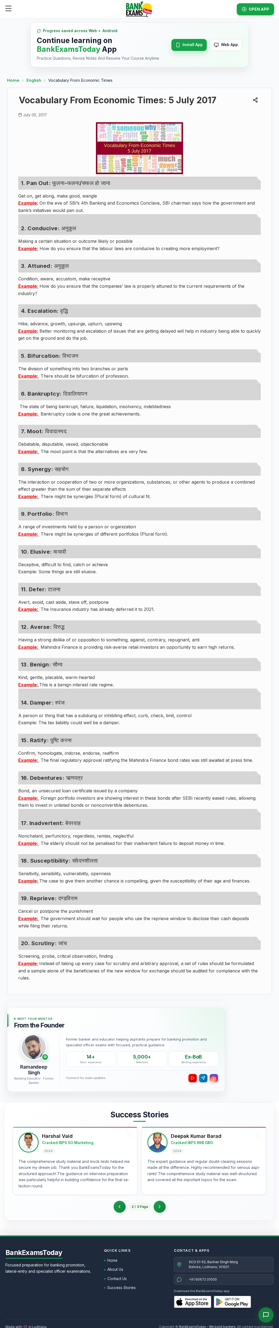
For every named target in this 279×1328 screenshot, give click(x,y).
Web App (229, 44)
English (33, 80)
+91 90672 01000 (203, 1279)
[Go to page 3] (160, 1207)
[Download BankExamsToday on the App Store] (192, 1302)
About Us (115, 1269)
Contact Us (117, 1279)
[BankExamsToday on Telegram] (203, 1078)
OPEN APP (259, 9)
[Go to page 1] (120, 1207)
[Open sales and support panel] (266, 1315)
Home (13, 80)
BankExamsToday (33, 1252)
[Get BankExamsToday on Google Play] (232, 1302)
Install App (193, 44)
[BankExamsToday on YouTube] (192, 1078)
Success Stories (121, 1287)
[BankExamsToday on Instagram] (214, 1078)
